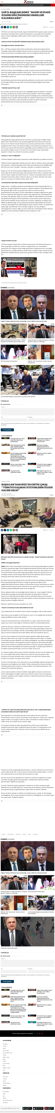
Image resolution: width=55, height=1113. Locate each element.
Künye (4, 1081)
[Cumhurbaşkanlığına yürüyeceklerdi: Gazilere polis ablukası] (27, 380)
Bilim (4, 1065)
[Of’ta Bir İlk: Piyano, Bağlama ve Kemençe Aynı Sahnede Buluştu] (32, 464)
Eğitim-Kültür (6, 1057)
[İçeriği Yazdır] (16, 27)
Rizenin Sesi (16, 1108)
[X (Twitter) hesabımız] (37, 1033)
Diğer (4, 1059)
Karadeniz (5, 1044)
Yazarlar (5, 1079)
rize (30, 834)
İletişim (4, 1085)
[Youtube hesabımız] (42, 1033)
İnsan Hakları (6, 1050)
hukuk (24, 834)
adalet (3, 834)
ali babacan (11, 834)
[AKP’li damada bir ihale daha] (14, 352)
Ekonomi (18, 834)
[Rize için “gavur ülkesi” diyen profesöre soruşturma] (5, 464)
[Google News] (51, 27)
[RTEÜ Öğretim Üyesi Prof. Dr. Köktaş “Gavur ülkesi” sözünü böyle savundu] (32, 471)
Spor (4, 1070)
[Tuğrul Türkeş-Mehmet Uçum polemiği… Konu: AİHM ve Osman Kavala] (27, 304)
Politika (51, 21)
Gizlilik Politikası (6, 1083)
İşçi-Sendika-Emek (7, 1053)
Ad (1, 417)
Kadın (4, 1048)
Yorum (3, 407)
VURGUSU (36, 834)
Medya (4, 1055)
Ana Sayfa (5, 1076)
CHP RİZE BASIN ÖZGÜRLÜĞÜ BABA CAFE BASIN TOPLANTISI (14, 282)
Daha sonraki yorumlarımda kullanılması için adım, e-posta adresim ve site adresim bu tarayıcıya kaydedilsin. (25, 424)
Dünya (4, 1061)
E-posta (30, 417)
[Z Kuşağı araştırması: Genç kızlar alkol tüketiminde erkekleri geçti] (5, 439)
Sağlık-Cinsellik (6, 1068)
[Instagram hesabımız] (39, 1033)
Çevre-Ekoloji (6, 1063)
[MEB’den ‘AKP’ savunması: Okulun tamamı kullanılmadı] (41, 352)
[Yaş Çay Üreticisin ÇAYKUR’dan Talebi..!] (5, 471)
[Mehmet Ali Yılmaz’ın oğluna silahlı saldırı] (32, 453)
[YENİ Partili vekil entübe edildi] (27, 931)
